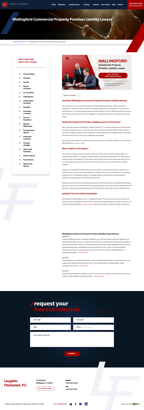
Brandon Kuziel (99, 276)
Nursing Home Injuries (28, 131)
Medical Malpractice (27, 125)
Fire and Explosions (27, 119)
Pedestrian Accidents (27, 138)
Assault (26, 82)
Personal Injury (29, 74)
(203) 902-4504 (135, 4)
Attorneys (61, 5)
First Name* (37, 320)
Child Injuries (28, 97)
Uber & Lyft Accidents (27, 151)
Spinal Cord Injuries (27, 165)
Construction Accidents (28, 102)
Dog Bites (27, 107)
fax (67, 386)
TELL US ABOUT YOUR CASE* (41, 335)
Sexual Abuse (28, 160)
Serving (86, 5)
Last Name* (80, 320)
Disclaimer (35, 404)
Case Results (105, 5)
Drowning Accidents (27, 112)
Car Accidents (28, 93)
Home (54, 5)
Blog (113, 5)
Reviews (96, 5)
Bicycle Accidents (27, 87)
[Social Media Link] (71, 405)
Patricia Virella (83, 252)
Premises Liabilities (26, 144)
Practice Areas (74, 5)
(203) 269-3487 (72, 389)
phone (68, 380)
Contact (120, 5)
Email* (35, 327)
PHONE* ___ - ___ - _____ (83, 327)
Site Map (41, 404)
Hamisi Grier (84, 266)
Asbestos (26, 78)
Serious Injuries (29, 156)
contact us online (79, 143)
